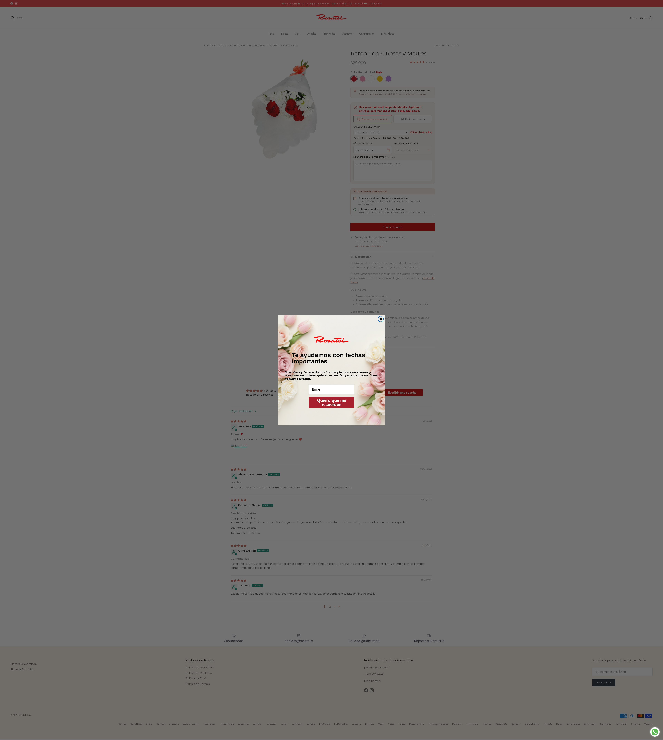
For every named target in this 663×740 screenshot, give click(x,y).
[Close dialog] (381, 319)
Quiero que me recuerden (331, 402)
